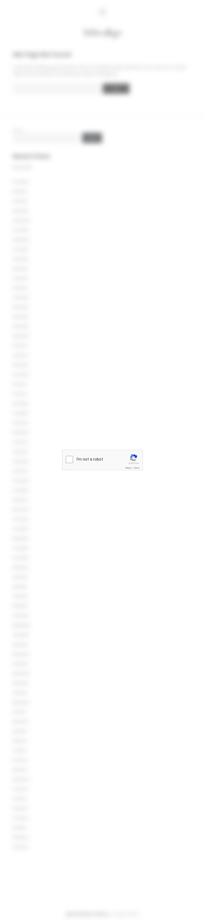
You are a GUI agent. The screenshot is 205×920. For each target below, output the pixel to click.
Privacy (128, 468)
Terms (136, 468)
